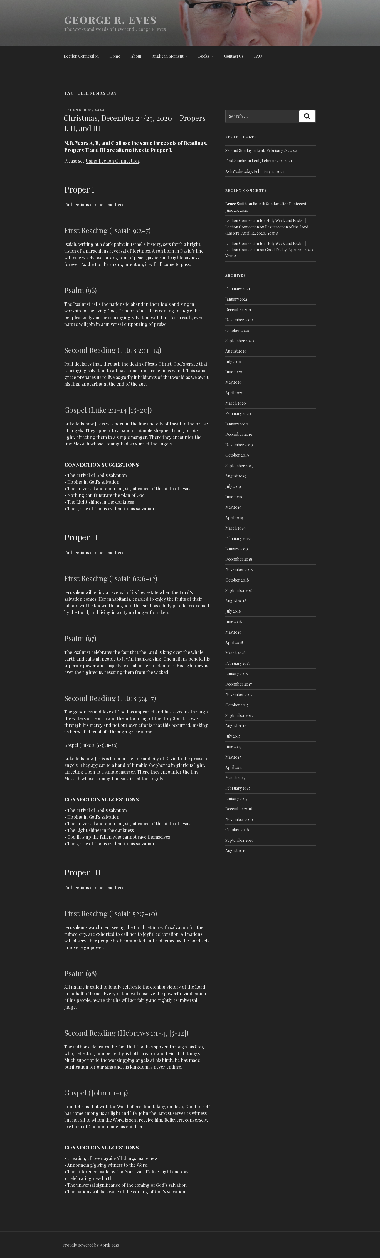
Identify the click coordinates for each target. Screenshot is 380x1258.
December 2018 (238, 559)
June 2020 (233, 372)
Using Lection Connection (112, 161)
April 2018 (234, 642)
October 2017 (236, 705)
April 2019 (234, 517)
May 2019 (233, 507)
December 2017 (238, 684)
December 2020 (239, 309)
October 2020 (237, 330)
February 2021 (237, 288)
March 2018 (235, 653)
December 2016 (238, 808)
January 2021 (236, 299)
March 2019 (235, 528)
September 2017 (239, 715)
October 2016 (237, 829)
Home (114, 56)
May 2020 (233, 382)
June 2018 (233, 621)
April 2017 (234, 767)
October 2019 (237, 455)
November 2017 (238, 694)
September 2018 (239, 590)
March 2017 (235, 777)
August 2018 (235, 601)
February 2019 (238, 538)
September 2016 (239, 840)
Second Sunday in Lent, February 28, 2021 (261, 150)
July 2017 (232, 736)
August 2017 (235, 725)
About (136, 56)
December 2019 (238, 434)
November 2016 (239, 819)
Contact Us (233, 56)
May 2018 (233, 632)
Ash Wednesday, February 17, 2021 (254, 171)
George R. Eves (110, 19)
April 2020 (234, 392)
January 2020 (236, 424)
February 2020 (238, 413)
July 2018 (233, 611)
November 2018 (239, 569)
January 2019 (236, 549)
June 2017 (233, 746)
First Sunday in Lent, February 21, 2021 (258, 160)
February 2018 (238, 663)
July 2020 (233, 361)
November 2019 (239, 444)
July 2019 (233, 486)
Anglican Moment (168, 56)
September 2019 (239, 465)
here (119, 204)
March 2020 (235, 403)
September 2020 (239, 340)
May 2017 (233, 757)
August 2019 (235, 476)
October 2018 (237, 580)
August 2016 (235, 850)
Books (203, 56)
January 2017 (236, 798)
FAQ (258, 56)
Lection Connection (81, 56)
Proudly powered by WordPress (91, 1245)
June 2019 (233, 496)
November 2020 (239, 319)
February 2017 (237, 788)
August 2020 (236, 351)
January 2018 (236, 673)
